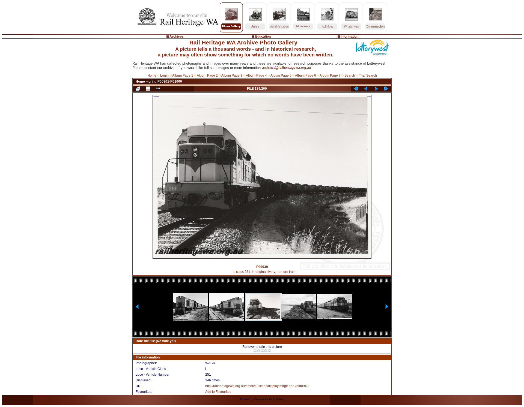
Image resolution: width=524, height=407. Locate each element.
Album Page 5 (280, 75)
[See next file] (376, 89)
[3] (262, 350)
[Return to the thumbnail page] (138, 89)
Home (151, 75)
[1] (255, 350)
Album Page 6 (305, 75)
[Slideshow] (158, 89)
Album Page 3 (231, 75)
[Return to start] (356, 89)
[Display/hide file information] (148, 89)
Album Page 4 (256, 75)
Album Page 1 (182, 75)
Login (164, 75)
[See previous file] (366, 89)
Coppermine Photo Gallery (269, 399)
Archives (176, 36)
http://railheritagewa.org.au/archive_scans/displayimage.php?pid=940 (257, 386)
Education (263, 36)
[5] (269, 350)
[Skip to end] (386, 89)
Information (349, 36)
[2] (258, 350)
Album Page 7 (330, 75)
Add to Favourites (218, 392)
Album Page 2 (207, 75)
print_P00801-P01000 (165, 81)
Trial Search (368, 75)
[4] (265, 350)
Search (349, 75)
